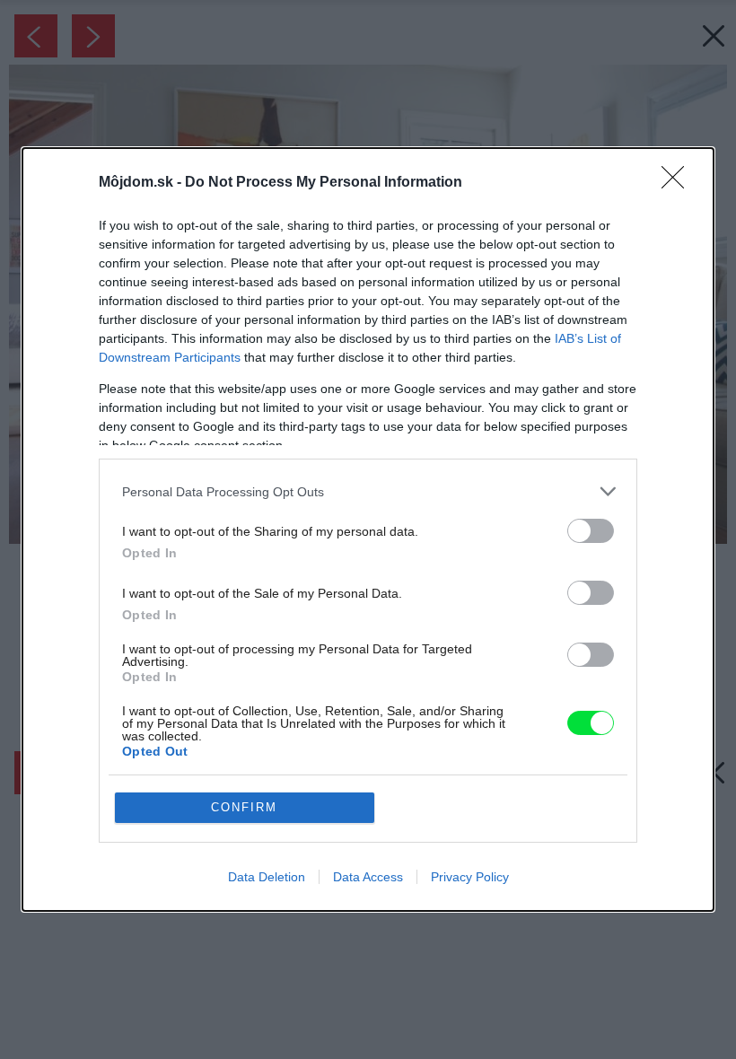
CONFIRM (244, 807)
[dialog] (368, 529)
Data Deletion (266, 877)
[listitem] (368, 491)
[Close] (679, 183)
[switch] (590, 531)
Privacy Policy (470, 877)
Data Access (368, 877)
